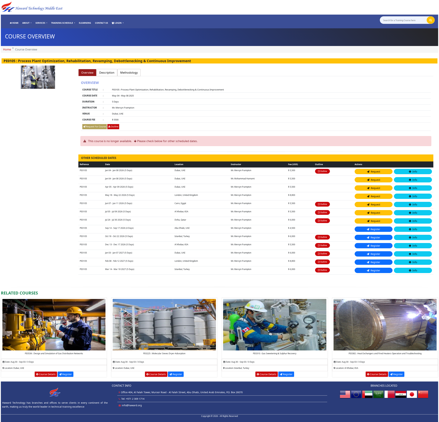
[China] (423, 394)
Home (7, 49)
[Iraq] (400, 394)
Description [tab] (106, 72)
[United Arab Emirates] (367, 394)
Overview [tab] (87, 72)
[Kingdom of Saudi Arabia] (378, 394)
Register (67, 374)
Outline (114, 126)
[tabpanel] (256, 106)
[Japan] (412, 394)
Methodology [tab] (129, 72)
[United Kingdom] (356, 394)
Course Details (47, 374)
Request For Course (95, 126)
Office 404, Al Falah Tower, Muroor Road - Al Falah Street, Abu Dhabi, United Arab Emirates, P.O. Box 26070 (182, 392)
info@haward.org (132, 405)
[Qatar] (389, 394)
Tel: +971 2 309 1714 (132, 398)
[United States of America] (345, 394)
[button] (26, 23)
